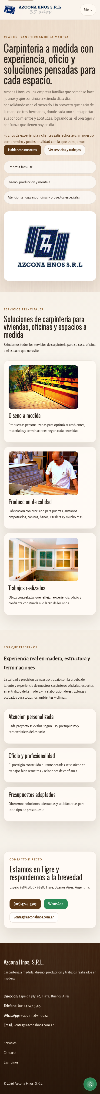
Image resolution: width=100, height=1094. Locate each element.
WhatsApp (55, 904)
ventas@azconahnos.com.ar (34, 917)
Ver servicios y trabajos (64, 150)
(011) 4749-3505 (25, 904)
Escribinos (11, 1062)
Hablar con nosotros (22, 150)
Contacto (10, 1053)
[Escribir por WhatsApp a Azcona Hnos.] (90, 1083)
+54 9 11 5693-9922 (34, 1015)
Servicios (10, 1043)
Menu (88, 9)
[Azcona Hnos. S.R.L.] (32, 10)
